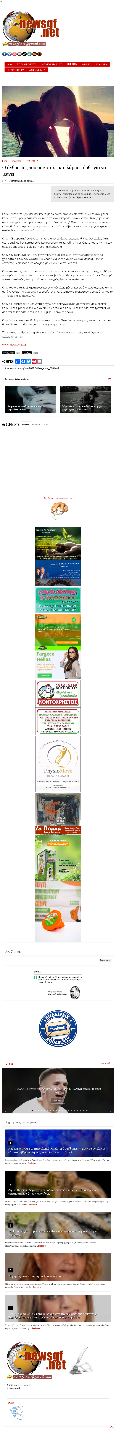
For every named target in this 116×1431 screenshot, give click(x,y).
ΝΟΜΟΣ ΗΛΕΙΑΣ (52, 64)
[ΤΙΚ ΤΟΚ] (24, 55)
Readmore (58, 1100)
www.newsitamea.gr (14, 344)
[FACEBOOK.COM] (4, 55)
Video (9, 1063)
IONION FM (72, 64)
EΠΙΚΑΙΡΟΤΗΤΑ (27, 64)
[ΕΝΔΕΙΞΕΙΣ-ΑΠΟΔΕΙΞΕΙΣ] (34, 55)
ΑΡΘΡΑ (86, 64)
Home (10, 64)
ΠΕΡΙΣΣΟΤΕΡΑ (15, 70)
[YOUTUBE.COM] (14, 55)
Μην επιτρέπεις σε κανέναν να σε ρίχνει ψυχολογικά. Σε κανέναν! (82, 407)
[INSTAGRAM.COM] (19, 55)
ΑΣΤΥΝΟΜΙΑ (37, 70)
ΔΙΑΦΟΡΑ (101, 64)
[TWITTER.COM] (9, 55)
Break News (16, 160)
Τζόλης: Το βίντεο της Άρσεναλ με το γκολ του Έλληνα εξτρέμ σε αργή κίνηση (58, 1090)
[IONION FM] (39, 55)
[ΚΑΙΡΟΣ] (29, 55)
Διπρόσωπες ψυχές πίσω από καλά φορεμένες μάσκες (25, 407)
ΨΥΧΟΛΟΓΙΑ (32, 160)
